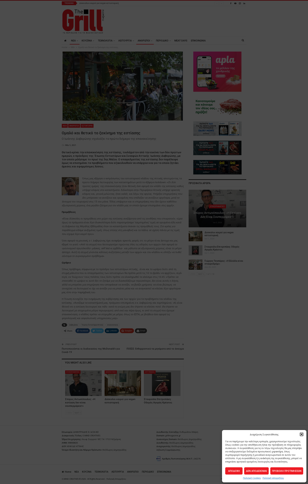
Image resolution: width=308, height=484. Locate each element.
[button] (301, 434)
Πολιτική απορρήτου (273, 478)
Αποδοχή (234, 471)
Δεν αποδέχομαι (256, 471)
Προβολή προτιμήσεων (286, 471)
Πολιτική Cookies (252, 478)
